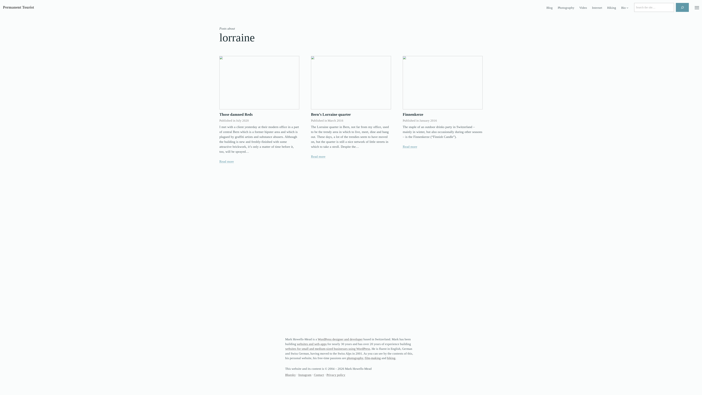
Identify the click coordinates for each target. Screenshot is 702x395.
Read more (226, 161)
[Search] (682, 7)
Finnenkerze (413, 114)
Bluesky (290, 375)
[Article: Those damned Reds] (259, 82)
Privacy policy (336, 375)
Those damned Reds (236, 114)
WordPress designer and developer (340, 339)
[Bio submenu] (627, 8)
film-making (373, 358)
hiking (391, 358)
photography (355, 358)
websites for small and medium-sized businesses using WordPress (327, 349)
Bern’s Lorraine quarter (331, 114)
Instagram (304, 375)
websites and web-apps (312, 344)
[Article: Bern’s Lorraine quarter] (351, 82)
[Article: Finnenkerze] (443, 82)
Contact (319, 375)
